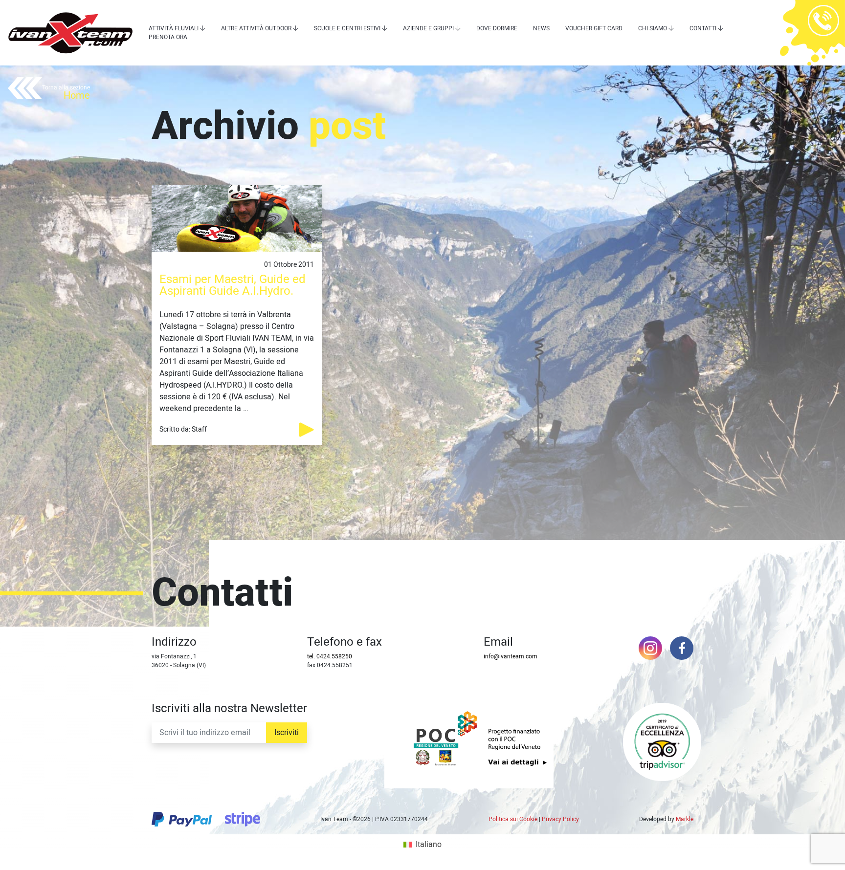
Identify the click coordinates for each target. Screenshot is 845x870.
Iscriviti (286, 733)
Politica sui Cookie (513, 819)
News (541, 28)
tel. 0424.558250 (329, 656)
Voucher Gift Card (594, 28)
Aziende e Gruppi (428, 28)
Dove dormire (496, 28)
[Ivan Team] (70, 32)
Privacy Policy (560, 819)
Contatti (702, 28)
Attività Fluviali (174, 28)
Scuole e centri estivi (347, 28)
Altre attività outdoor (256, 28)
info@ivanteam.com (510, 656)
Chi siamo (652, 28)
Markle (684, 819)
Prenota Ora (168, 37)
